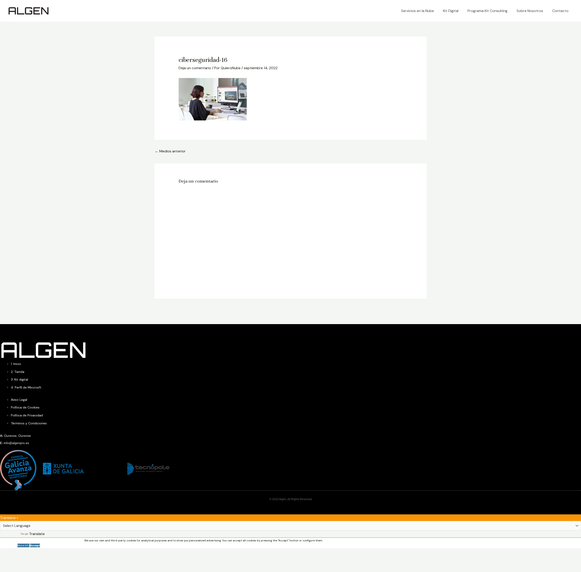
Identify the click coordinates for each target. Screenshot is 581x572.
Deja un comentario (195, 68)
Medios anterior (170, 151)
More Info (23, 545)
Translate (37, 533)
